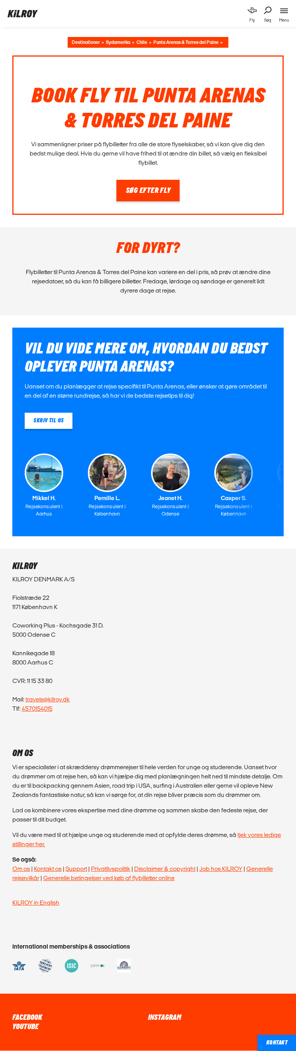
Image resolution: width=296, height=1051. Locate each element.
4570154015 (37, 708)
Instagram (164, 1017)
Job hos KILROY (220, 868)
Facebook (27, 1017)
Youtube (25, 1026)
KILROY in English (35, 902)
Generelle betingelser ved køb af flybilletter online (109, 878)
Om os (21, 868)
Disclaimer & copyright (164, 868)
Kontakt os (48, 868)
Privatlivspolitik (110, 868)
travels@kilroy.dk (47, 699)
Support (76, 868)
